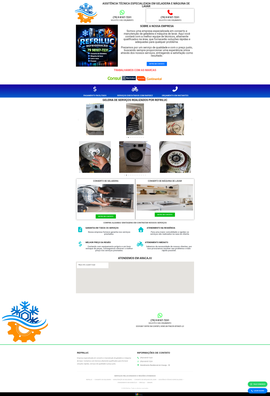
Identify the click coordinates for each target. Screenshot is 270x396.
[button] (78, 119)
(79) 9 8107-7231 (122, 17)
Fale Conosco (259, 384)
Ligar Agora (259, 391)
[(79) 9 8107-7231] (122, 12)
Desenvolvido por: (128, 395)
